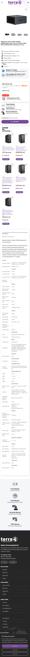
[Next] (26, 19)
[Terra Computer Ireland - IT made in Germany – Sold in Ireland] (15, 2)
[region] (15, 645)
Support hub (5, 591)
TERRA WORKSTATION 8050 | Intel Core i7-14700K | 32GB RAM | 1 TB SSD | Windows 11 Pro (22, 149)
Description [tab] (5, 233)
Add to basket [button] (6, 159)
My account (5, 575)
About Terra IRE (6, 585)
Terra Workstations (7, 608)
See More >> (6, 66)
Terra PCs (5, 602)
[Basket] (28, 2)
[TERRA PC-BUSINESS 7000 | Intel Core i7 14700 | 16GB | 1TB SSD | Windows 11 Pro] (8, 138)
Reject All (15, 653)
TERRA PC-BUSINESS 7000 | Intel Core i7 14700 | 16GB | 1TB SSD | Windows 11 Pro (8, 149)
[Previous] (7, 19)
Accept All (15, 646)
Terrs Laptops (6, 605)
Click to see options (18, 75)
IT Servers (5, 621)
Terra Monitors (6, 618)
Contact (4, 594)
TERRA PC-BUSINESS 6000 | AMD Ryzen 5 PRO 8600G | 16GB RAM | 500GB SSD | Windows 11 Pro (8, 213)
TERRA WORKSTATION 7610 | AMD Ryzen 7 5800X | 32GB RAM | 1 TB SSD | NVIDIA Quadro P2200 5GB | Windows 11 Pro (8, 181)
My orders (5, 569)
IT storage (5, 624)
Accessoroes (5, 627)
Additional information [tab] (8, 236)
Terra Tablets (5, 611)
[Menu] (2, 2)
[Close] (28, 635)
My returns (5, 572)
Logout (4, 578)
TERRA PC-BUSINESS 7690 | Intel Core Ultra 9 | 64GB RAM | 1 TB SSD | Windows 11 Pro (21, 179)
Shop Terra (5, 588)
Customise (15, 650)
